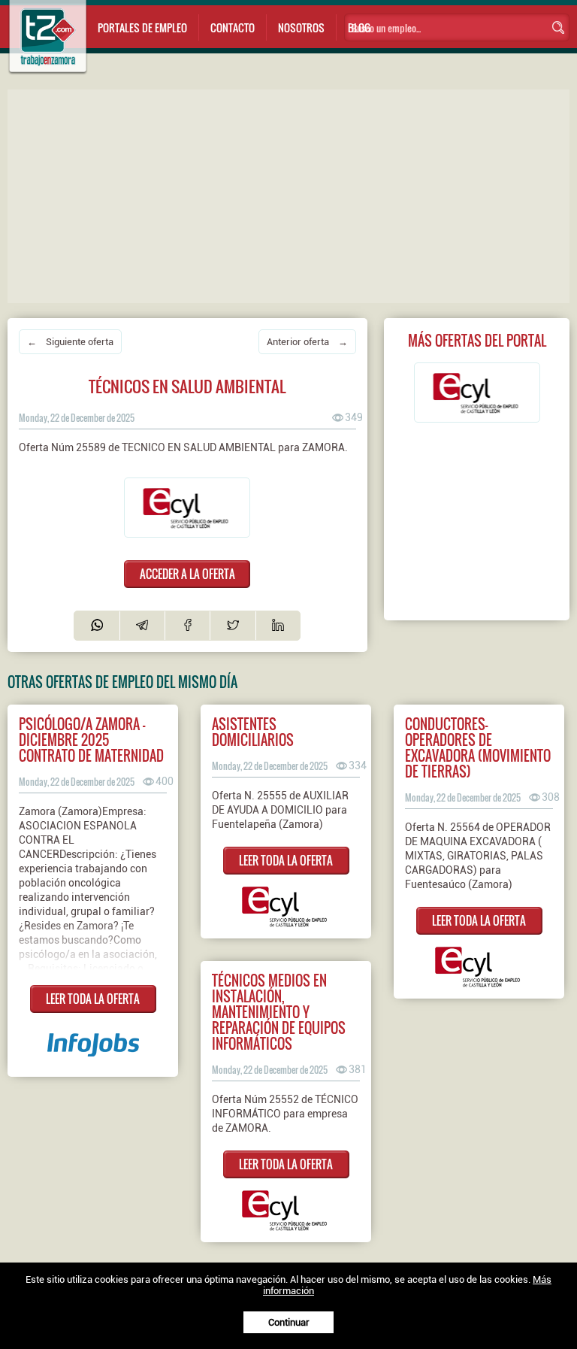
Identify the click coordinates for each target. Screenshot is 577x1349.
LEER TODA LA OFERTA (93, 998)
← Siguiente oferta (70, 341)
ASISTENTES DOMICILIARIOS (253, 732)
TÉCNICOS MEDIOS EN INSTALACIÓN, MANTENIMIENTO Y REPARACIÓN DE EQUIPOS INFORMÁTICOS (279, 1011)
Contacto (232, 27)
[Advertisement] (292, 194)
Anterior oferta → (307, 341)
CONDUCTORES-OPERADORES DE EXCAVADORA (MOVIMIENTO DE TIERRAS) (478, 747)
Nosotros (301, 27)
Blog (359, 27)
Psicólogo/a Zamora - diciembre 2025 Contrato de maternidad (91, 739)
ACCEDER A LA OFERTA (187, 573)
